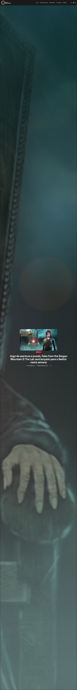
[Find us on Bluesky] (73, 2)
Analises (64, 2)
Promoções (58, 2)
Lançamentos (52, 2)
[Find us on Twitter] (71, 2)
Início (37, 2)
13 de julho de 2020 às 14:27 (42, 365)
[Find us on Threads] (75, 2)
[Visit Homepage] (10, 2)
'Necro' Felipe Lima (31, 365)
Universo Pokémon (44, 2)
